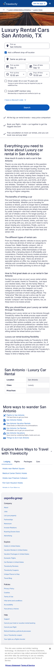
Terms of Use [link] (8, 597)
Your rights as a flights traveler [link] (14, 639)
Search (27, 107)
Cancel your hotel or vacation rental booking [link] (19, 623)
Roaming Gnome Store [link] (12, 532)
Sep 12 (36, 67)
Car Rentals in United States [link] (14, 562)
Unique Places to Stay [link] (12, 574)
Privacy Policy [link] (9, 588)
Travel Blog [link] (8, 578)
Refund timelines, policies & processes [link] (17, 631)
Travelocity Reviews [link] (11, 566)
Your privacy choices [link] (11, 609)
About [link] (6, 507)
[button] (27, 99)
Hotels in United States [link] (12, 546)
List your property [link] (10, 515)
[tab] (7, 461)
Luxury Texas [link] (37, 10)
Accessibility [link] (8, 605)
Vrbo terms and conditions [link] (13, 601)
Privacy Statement (12, 665)
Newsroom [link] (8, 524)
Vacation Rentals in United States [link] (15, 550)
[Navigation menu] (49, 4)
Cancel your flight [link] (10, 627)
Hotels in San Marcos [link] (11, 487)
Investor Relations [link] (10, 528)
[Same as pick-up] (27, 59)
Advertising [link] (8, 536)
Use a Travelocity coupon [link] (13, 635)
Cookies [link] (7, 592)
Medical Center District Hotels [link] (15, 473)
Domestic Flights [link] (10, 558)
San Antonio (16, 47)
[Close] (50, 648)
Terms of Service (28, 665)
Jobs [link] (5, 511)
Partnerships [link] (8, 519)
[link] (27, 416)
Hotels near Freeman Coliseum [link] (15, 478)
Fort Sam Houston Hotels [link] (13, 483)
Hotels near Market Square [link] (13, 468)
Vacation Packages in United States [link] (16, 554)
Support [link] (7, 619)
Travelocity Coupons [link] (11, 570)
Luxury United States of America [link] (19, 10)
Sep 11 (13, 67)
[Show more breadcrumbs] (4, 10)
